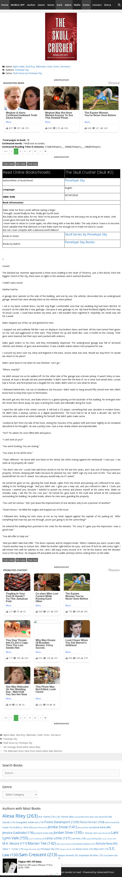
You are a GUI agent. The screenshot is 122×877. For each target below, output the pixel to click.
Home (4, 4)
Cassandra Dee (83, 816)
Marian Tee (42, 843)
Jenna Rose (85, 827)
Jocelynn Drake (43, 833)
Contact (97, 4)
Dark (59, 4)
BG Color (21, 163)
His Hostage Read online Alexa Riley (21, 746)
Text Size (32, 163)
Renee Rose (84, 848)
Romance (65, 66)
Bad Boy (30, 66)
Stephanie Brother (91, 855)
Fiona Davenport (61, 822)
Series (50, 4)
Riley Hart (101, 848)
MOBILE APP (18, 4)
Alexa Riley (20, 816)
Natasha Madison (85, 844)
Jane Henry (40, 827)
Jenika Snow (62, 827)
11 (30, 151)
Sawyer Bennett (68, 855)
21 (35, 151)
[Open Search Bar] (119, 5)
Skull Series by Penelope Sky (27, 73)
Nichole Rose (106, 843)
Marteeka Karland (66, 844)
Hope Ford (11, 827)
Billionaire (41, 66)
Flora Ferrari (92, 822)
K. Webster (90, 833)
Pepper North (67, 849)
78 (45, 151)
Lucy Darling (93, 838)
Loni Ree (78, 838)
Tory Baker (111, 855)
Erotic (86, 4)
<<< (5, 151)
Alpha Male (18, 66)
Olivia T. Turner (12, 848)
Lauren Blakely (36, 839)
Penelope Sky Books (80, 242)
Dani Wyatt (101, 817)
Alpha (68, 4)
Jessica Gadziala (18, 832)
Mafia (77, 4)
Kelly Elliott (104, 833)
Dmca (107, 4)
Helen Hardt (112, 822)
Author (31, 4)
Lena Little (58, 838)
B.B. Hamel (46, 816)
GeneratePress (105, 872)
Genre (41, 4)
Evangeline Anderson (30, 822)
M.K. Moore (14, 843)
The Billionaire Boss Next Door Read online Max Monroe (32, 750)
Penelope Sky (22, 69)
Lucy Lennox (109, 839)
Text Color (8, 163)
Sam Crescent (38, 854)
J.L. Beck (26, 827)
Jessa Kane (102, 827)
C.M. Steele (64, 816)
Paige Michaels (32, 849)
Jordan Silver (68, 832)
